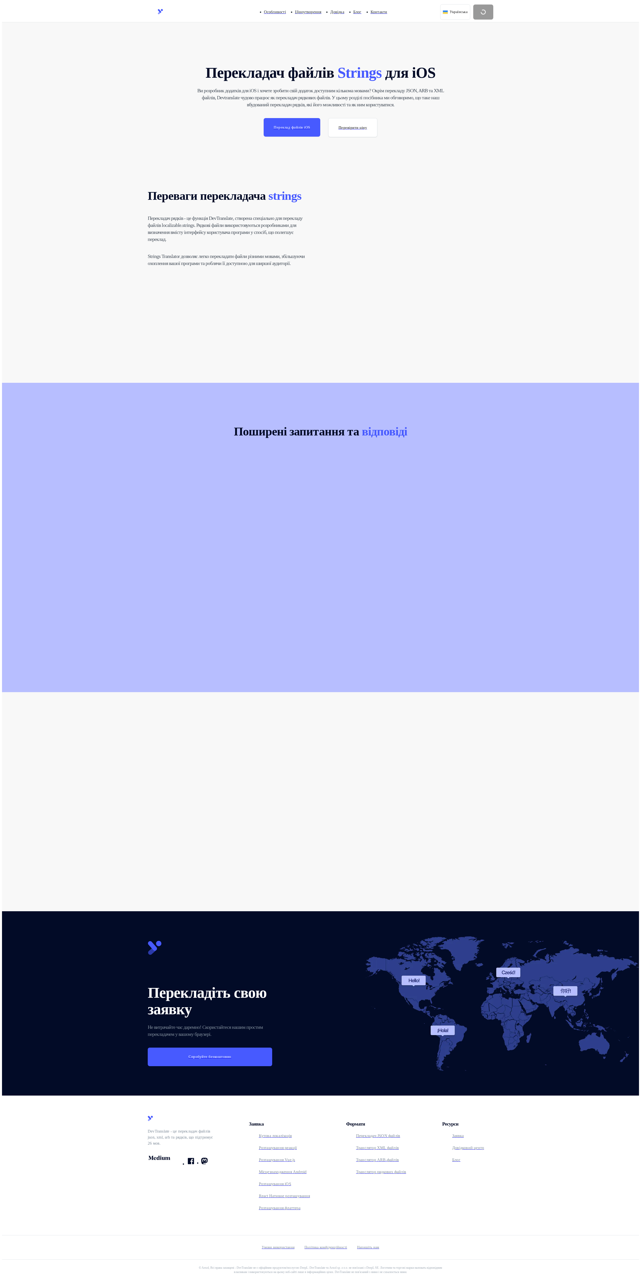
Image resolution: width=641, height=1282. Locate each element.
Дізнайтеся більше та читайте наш (415, 824)
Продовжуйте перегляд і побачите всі (207, 824)
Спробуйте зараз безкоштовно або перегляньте (304, 828)
